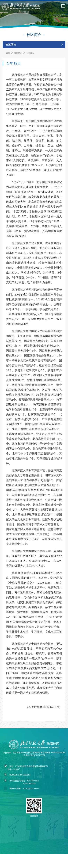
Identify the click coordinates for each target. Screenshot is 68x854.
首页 (8, 53)
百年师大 (13, 63)
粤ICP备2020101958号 (35, 755)
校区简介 (18, 53)
